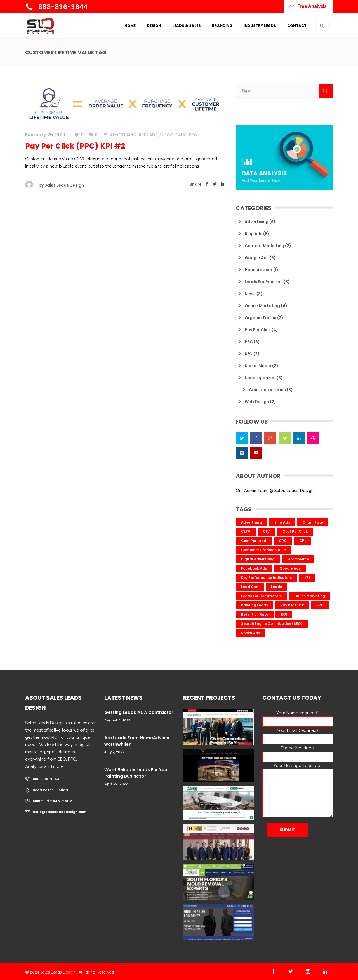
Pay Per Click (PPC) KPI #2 (75, 146)
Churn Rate (313, 522)
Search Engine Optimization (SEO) (271, 623)
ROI (284, 614)
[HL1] (218, 842)
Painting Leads (254, 605)
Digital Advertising (258, 559)
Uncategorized (260, 378)
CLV (266, 531)
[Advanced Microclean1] (218, 882)
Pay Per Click (258, 330)
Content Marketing (264, 245)
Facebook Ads (254, 568)
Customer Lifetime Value (263, 550)
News (250, 294)
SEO (249, 354)
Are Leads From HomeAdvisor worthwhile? (137, 741)
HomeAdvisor (258, 270)
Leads (276, 586)
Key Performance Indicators (266, 577)
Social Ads (250, 632)
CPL (302, 540)
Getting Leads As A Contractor (138, 712)
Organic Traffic (260, 318)
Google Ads (173, 135)
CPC (283, 540)
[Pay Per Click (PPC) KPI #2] (125, 103)
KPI (307, 577)
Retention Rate (254, 614)
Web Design (257, 402)
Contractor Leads (267, 390)
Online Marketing (262, 306)
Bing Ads (148, 135)
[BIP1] (218, 922)
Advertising (123, 135)
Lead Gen (249, 586)
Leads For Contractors (261, 596)
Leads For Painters (264, 282)
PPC (193, 135)
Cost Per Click (295, 531)
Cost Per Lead (253, 540)
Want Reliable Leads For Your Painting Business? (136, 773)
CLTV (245, 531)
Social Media (258, 366)
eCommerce (298, 559)
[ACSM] (218, 803)
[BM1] (218, 727)
